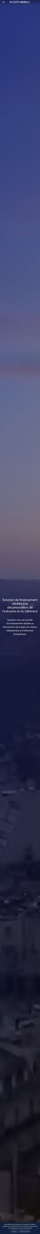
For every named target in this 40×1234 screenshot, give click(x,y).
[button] (4, 2)
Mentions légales (24, 1231)
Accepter (14, 1231)
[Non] (38, 1228)
